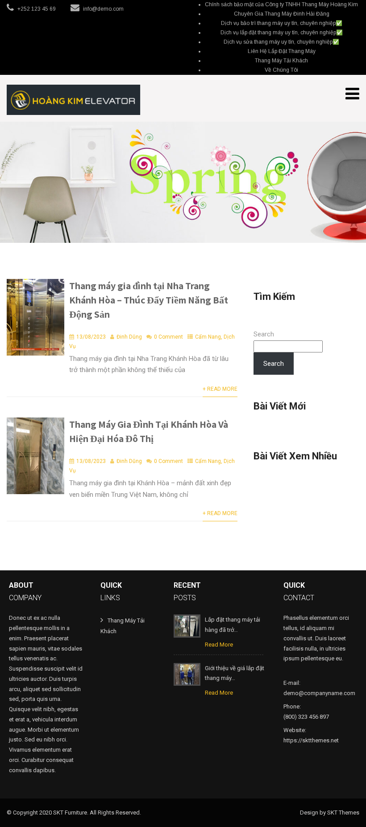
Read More (219, 644)
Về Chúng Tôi (281, 70)
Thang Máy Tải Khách (281, 60)
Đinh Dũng (129, 337)
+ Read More (220, 389)
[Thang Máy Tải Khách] (74, 100)
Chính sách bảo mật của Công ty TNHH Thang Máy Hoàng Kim (281, 4)
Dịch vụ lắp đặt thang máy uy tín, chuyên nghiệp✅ (281, 32)
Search (264, 334)
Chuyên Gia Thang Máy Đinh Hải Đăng (281, 14)
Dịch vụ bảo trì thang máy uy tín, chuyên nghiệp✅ (281, 23)
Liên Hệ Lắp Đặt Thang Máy (282, 51)
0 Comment (168, 337)
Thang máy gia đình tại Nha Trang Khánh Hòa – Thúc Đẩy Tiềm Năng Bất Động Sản (148, 299)
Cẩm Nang (208, 337)
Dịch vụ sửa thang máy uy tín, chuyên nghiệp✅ (281, 42)
